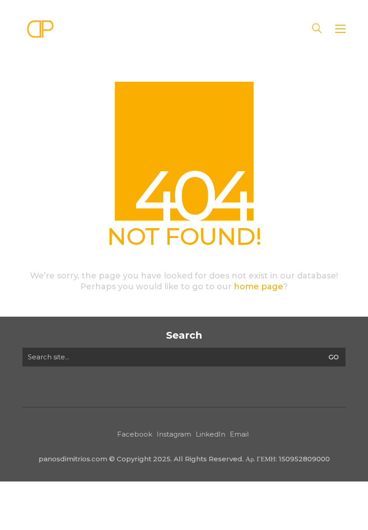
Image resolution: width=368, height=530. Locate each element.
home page (258, 287)
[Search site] (317, 29)
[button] (340, 28)
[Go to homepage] (40, 28)
